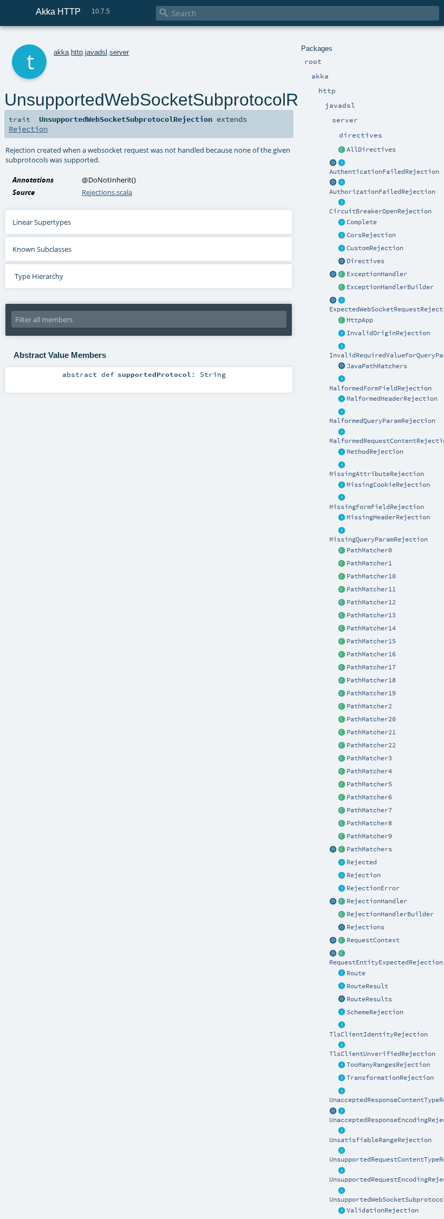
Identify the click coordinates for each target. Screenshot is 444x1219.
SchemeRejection (375, 1012)
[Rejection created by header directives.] (341, 399)
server (119, 52)
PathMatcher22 (371, 745)
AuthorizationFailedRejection (382, 191)
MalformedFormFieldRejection (380, 388)
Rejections (365, 927)
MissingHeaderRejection (388, 517)
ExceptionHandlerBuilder (390, 287)
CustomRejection (375, 248)
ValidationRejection (383, 1210)
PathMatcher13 (371, 615)
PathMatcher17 (371, 667)
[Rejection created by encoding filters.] (341, 1111)
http (77, 52)
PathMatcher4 (369, 771)
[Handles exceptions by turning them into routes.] (341, 274)
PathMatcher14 (371, 628)
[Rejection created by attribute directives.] (341, 465)
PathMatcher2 (369, 706)
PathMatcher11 (371, 589)
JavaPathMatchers (377, 366)
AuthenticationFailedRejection (384, 171)
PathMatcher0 (369, 550)
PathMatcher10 (371, 576)
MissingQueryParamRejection (378, 539)
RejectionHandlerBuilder (390, 914)
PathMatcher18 (371, 680)
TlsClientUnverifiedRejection (382, 1054)
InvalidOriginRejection (388, 333)
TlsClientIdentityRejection (378, 1034)
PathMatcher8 (369, 823)
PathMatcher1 (369, 563)
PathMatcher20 (371, 719)
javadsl (96, 52)
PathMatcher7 (369, 810)
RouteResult (367, 986)
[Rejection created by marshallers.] (341, 1091)
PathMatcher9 (369, 836)
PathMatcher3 (369, 758)
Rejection (364, 875)
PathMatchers (369, 849)
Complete (362, 222)
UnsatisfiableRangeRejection (380, 1140)
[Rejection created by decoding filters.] (341, 1170)
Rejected (362, 862)
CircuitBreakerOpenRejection (380, 211)
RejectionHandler (377, 901)
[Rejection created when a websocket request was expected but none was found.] (341, 300)
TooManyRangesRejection (388, 1064)
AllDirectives (371, 149)
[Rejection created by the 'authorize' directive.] (341, 183)
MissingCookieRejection (388, 484)
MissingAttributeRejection (376, 474)
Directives (365, 261)
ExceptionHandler (377, 274)
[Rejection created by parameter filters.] (341, 346)
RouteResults (369, 999)
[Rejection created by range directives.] (341, 1065)
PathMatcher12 (371, 602)
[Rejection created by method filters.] (341, 452)
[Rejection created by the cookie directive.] (341, 485)
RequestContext (373, 940)
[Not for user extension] (341, 235)
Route (356, 973)
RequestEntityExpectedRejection (386, 962)
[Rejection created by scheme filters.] (341, 1012)
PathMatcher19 (371, 693)
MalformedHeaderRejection (392, 398)
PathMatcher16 (371, 654)
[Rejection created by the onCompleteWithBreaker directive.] (341, 202)
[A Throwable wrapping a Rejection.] (341, 888)
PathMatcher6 (369, 797)
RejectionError (373, 888)
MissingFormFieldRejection (376, 507)
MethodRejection (375, 451)
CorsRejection (371, 235)
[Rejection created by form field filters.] (341, 379)
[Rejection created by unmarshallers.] (341, 432)
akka (61, 52)
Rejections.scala (107, 192)
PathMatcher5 (369, 784)
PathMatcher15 (371, 641)
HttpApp (360, 320)
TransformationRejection (390, 1077)
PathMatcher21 (371, 732)
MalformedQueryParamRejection (382, 421)
